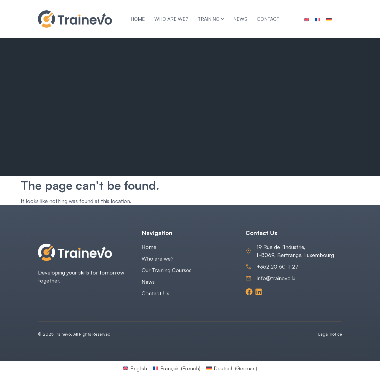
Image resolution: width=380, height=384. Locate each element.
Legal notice (330, 334)
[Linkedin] (258, 291)
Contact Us (155, 293)
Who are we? (158, 258)
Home (149, 247)
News (148, 281)
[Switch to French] (317, 19)
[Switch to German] (329, 19)
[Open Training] (222, 19)
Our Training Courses (166, 270)
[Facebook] (249, 291)
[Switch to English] (306, 19)
